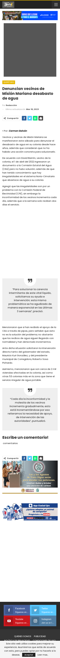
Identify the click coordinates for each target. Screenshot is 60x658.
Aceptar (28, 654)
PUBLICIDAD (40, 636)
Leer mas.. (43, 655)
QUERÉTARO (8, 82)
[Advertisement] (30, 240)
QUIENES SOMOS (22, 636)
